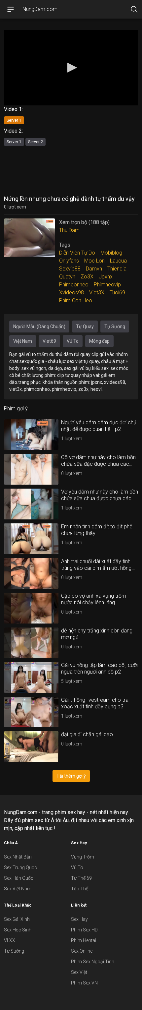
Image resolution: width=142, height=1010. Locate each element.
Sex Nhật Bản (18, 857)
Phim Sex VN (84, 982)
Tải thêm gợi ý (71, 776)
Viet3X (96, 292)
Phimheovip (107, 284)
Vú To (73, 341)
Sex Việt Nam (17, 888)
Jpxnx (106, 276)
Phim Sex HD (84, 929)
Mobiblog (111, 253)
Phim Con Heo (75, 300)
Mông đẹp (99, 341)
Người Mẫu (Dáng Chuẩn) (39, 326)
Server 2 (35, 142)
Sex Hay (79, 919)
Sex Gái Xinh (17, 919)
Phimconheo (74, 284)
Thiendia (116, 269)
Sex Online (81, 951)
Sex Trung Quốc (20, 867)
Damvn (94, 269)
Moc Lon (94, 261)
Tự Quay (85, 326)
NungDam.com (39, 9)
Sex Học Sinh (17, 929)
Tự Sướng (114, 326)
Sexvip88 (70, 269)
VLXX (9, 940)
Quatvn (67, 276)
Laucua (118, 261)
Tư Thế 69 (81, 878)
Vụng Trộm (82, 857)
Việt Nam (22, 341)
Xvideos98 (71, 292)
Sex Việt (79, 972)
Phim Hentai (83, 940)
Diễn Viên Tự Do (77, 253)
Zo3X (87, 276)
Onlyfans (69, 261)
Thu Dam (69, 230)
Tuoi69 (117, 292)
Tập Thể (79, 888)
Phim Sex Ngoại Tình (92, 961)
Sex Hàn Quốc (18, 878)
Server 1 (14, 120)
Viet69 (49, 341)
